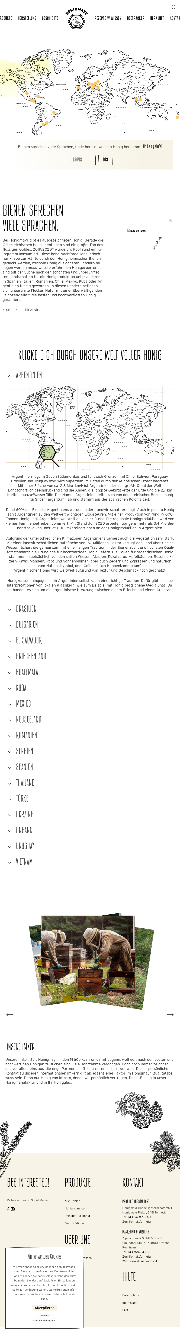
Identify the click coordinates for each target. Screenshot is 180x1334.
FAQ (125, 1310)
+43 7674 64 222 (138, 1252)
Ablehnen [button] (44, 1315)
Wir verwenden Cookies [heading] (44, 1256)
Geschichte (50, 18)
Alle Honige (72, 1201)
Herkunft (157, 18)
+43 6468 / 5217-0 (139, 1217)
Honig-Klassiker (75, 1208)
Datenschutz (130, 1295)
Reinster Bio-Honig (77, 1216)
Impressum (129, 1302)
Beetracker (135, 18)
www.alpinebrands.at (143, 1261)
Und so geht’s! (152, 146)
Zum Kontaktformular (137, 1221)
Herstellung (27, 18)
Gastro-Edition (74, 1223)
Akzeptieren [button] (44, 1308)
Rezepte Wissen (108, 18)
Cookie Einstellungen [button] (44, 1320)
